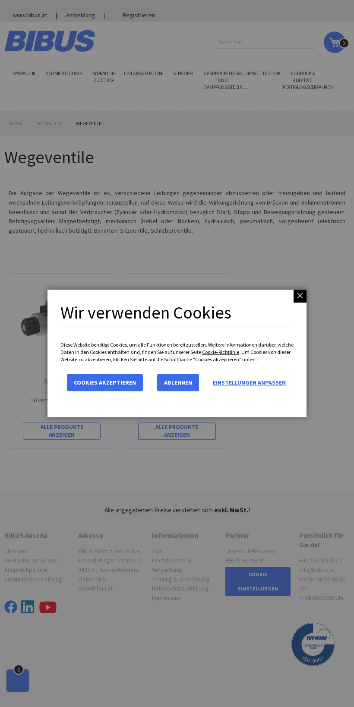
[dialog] (177, 353)
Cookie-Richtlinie (220, 352)
